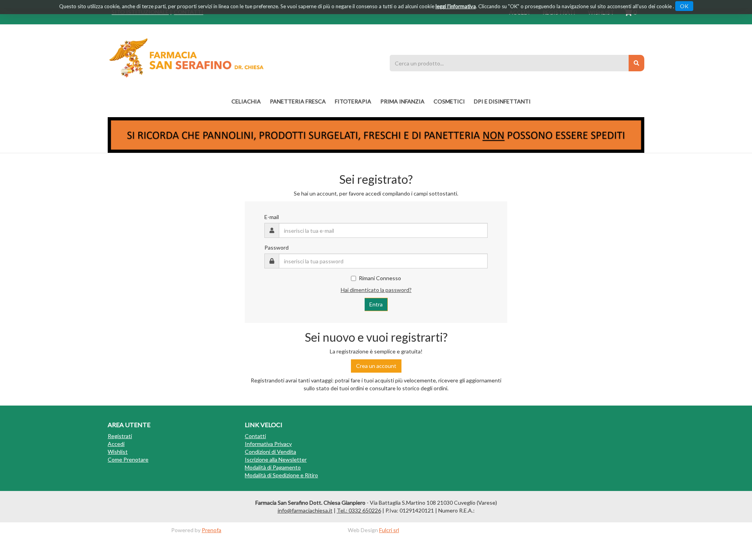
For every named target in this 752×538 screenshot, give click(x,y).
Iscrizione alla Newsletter (276, 459)
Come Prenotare (128, 459)
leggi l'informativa (456, 6)
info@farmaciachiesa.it (305, 510)
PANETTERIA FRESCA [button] (298, 101)
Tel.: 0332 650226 (359, 510)
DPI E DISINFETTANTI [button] (502, 101)
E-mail (271, 217)
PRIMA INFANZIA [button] (402, 101)
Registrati (120, 436)
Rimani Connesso (380, 278)
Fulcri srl (389, 530)
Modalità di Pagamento (273, 467)
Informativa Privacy (268, 443)
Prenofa (211, 530)
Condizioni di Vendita (270, 451)
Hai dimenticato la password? (376, 289)
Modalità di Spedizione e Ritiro (281, 475)
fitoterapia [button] (353, 101)
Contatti (255, 436)
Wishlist (118, 451)
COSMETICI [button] (449, 101)
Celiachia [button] (246, 101)
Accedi (116, 443)
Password (276, 247)
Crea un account (376, 365)
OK (684, 6)
